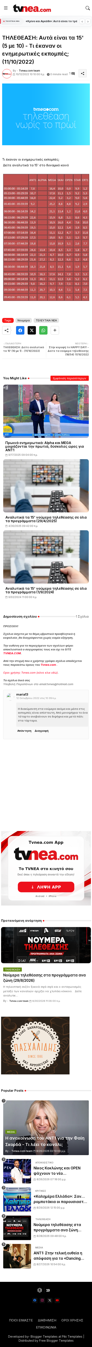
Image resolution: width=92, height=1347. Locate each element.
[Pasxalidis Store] (35, 1073)
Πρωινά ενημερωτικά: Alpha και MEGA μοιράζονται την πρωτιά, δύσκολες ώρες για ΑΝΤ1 (44, 446)
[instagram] (42, 1300)
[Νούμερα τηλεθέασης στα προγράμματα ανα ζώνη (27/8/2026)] (17, 1228)
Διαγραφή (42, 730)
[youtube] (57, 1300)
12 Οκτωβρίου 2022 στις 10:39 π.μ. (36, 698)
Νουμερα (24, 320)
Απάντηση (24, 730)
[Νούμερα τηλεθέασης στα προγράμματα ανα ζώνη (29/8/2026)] (46, 945)
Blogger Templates (44, 1336)
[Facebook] (20, 330)
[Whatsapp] (43, 330)
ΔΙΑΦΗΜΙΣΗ (47, 1320)
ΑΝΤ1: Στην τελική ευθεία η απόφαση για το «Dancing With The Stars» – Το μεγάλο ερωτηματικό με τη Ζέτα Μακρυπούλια (59, 1256)
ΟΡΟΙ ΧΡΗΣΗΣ (72, 1320)
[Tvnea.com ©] (31, 8)
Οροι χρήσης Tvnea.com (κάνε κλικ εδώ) (30, 672)
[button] (87, 8)
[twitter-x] (49, 1300)
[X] (32, 330)
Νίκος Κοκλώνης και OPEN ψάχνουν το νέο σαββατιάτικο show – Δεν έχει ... (61, 1171)
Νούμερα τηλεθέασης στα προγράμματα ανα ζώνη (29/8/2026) (44, 978)
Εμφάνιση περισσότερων (69, 378)
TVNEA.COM (12, 653)
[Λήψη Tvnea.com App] (46, 868)
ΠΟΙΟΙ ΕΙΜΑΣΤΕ (21, 1320)
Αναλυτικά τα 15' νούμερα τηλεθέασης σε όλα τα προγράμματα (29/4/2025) (46, 519)
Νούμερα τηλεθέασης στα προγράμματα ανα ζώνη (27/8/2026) (57, 1228)
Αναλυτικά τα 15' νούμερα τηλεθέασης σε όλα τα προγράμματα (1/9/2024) (46, 590)
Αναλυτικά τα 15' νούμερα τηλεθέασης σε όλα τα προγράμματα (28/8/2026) (51, 21)
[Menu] (6, 8)
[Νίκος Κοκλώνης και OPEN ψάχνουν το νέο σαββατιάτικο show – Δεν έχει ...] (17, 1171)
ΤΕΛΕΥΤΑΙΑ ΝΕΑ (46, 320)
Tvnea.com (48, 664)
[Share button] (55, 330)
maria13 (22, 694)
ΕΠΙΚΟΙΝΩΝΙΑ (46, 1327)
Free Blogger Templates (56, 1340)
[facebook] (34, 1300)
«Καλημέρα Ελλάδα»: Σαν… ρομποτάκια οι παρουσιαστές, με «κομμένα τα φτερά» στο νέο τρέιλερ (61, 1199)
